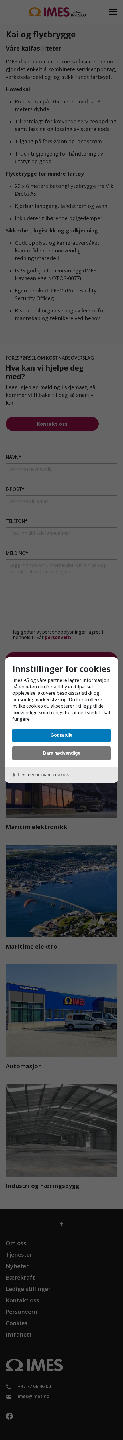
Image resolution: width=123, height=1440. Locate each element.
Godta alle (61, 735)
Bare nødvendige (61, 753)
